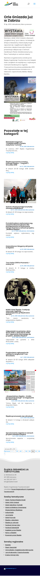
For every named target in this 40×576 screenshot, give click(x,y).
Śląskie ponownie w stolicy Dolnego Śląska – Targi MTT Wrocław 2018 (17, 163)
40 (20, 451)
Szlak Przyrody (10, 518)
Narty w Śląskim (10, 533)
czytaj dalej (10, 153)
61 (36, 451)
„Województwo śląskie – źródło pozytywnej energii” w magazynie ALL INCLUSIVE (20, 397)
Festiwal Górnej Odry (12, 525)
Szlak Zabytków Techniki (13, 505)
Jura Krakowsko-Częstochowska (17, 552)
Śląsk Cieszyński (11, 547)
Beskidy (8, 545)
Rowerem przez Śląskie (13, 535)
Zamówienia (30, 231)
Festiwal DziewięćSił (12, 528)
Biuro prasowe (26, 24)
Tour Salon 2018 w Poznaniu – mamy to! (18, 263)
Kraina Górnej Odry (12, 555)
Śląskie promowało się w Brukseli (19, 416)
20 (17, 451)
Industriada (9, 512)
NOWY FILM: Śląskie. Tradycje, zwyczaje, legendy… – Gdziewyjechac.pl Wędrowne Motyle (18, 312)
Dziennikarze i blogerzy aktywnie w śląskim (19, 247)
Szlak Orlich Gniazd (12, 502)
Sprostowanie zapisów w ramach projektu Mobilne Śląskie (19, 434)
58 (26, 451)
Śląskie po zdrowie (11, 523)
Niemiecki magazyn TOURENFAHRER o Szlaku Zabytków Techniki (16, 143)
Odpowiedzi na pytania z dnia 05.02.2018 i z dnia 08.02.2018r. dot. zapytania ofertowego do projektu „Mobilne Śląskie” (18, 333)
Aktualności (16, 24)
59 (29, 451)
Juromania (9, 515)
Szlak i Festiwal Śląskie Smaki (15, 500)
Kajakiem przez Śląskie (13, 530)
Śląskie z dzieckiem (12, 520)
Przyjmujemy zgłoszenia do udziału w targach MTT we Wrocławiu (17, 354)
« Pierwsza (10, 450)
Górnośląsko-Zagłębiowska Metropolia (19, 550)
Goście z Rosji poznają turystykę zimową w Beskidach (19, 207)
